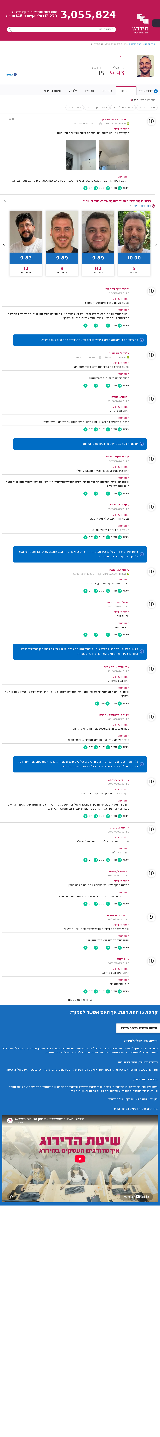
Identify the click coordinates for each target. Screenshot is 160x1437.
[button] (4, 244)
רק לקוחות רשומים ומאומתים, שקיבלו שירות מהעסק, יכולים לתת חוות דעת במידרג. (89, 340)
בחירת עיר (142, 206)
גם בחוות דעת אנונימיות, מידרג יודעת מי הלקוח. (110, 444)
